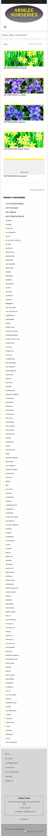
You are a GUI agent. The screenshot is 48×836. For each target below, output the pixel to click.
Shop (11, 35)
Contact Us (9, 781)
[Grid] (14, 44)
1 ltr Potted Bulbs (11, 763)
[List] (10, 44)
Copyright (8, 776)
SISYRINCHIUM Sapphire (15, 122)
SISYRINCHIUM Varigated (15, 176)
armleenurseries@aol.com (25, 812)
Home (4, 35)
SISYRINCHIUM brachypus (15, 68)
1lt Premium (9, 767)
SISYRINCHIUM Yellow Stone (17, 149)
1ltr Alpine (9, 759)
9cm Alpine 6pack (12, 772)
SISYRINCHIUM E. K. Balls (15, 95)
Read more (24, 64)
